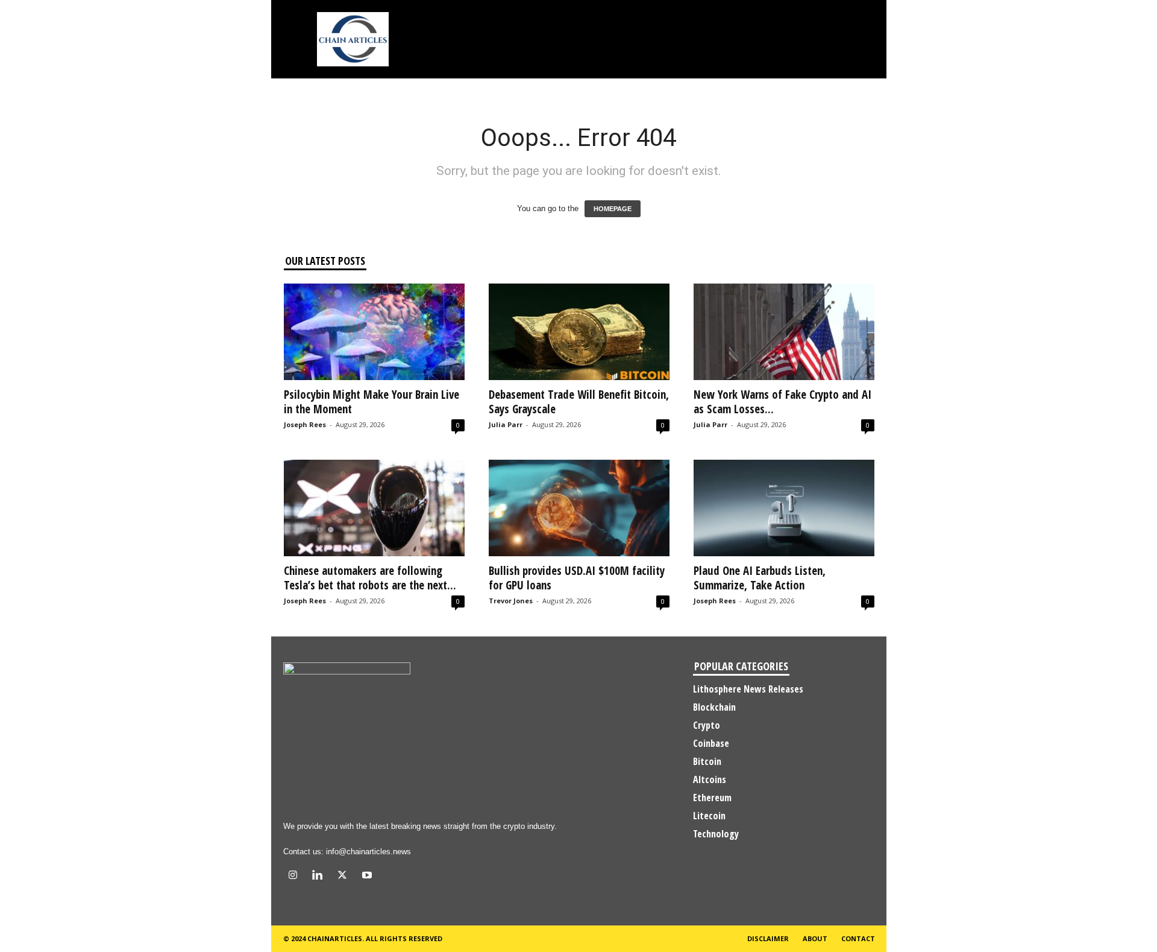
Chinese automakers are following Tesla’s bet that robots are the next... (370, 578)
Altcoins (709, 779)
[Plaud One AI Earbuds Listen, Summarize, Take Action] (784, 508)
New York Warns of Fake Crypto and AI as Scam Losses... (782, 402)
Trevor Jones (511, 600)
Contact (858, 938)
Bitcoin (707, 761)
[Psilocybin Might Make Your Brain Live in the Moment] (374, 332)
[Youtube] (368, 876)
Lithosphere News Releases (748, 689)
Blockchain (714, 707)
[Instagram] (295, 876)
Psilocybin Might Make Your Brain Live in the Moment (371, 402)
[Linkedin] (320, 876)
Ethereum (712, 797)
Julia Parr (505, 424)
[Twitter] (345, 876)
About (815, 938)
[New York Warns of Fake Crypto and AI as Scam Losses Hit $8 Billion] (784, 332)
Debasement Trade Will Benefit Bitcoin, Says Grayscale (579, 402)
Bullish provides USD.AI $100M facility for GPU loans (577, 578)
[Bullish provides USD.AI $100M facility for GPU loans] (579, 508)
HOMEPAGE (613, 208)
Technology (716, 833)
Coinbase (711, 743)
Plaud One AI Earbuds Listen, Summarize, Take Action (760, 578)
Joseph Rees (305, 424)
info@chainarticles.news (368, 851)
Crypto (706, 725)
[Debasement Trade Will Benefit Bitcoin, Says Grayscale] (579, 332)
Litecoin (709, 815)
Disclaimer (768, 938)
